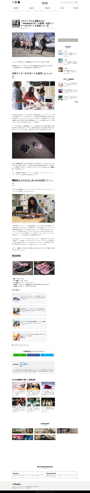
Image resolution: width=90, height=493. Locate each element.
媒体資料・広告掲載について (35, 486)
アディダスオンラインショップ (38, 65)
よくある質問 (27, 487)
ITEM (62, 8)
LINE (21, 355)
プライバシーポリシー (21, 487)
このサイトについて (15, 486)
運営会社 (14, 487)
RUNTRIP (15, 8)
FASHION (47, 8)
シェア (34, 355)
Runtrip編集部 (24, 364)
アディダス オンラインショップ (41, 284)
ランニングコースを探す (24, 486)
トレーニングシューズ (24, 345)
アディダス (16, 345)
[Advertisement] (45, 15)
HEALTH (31, 8)
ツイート (48, 355)
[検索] (76, 2)
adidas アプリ (29, 284)
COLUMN (75, 8)
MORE (74, 40)
